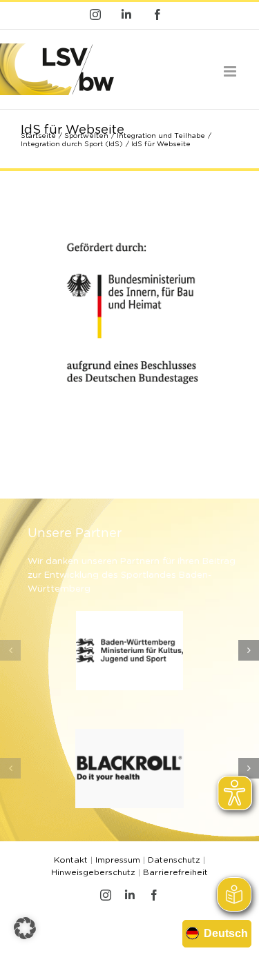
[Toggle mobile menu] (231, 71)
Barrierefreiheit (175, 872)
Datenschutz (174, 860)
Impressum (117, 860)
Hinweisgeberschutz (93, 872)
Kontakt (71, 860)
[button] (10, 650)
